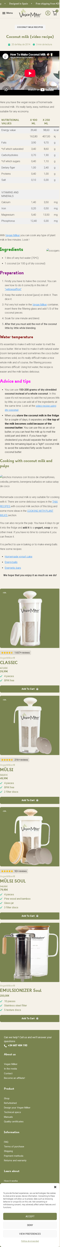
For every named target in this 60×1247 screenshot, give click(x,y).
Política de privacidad (30, 1241)
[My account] (47, 13)
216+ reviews (21, 760)
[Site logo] (30, 12)
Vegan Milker (12, 235)
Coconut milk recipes (30, 27)
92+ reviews (21, 871)
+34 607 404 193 (17, 1045)
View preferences (30, 1233)
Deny (30, 1225)
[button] (55, 1187)
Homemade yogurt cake (18, 556)
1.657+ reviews (22, 653)
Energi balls (11, 562)
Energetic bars (13, 567)
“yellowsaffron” (13, 289)
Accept (30, 1216)
